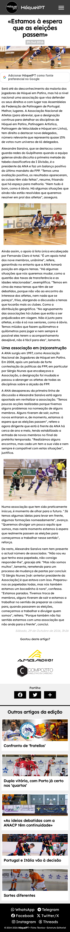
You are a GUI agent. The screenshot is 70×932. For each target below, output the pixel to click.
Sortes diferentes (19, 895)
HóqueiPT (23, 927)
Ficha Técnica (38, 927)
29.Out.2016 (35, 42)
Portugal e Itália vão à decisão (32, 860)
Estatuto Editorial (56, 927)
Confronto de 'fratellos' (25, 745)
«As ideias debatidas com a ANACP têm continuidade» (29, 822)
